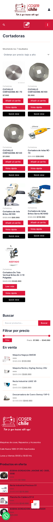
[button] (6, 516)
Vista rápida (11, 107)
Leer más (9, 286)
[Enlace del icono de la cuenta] (49, 9)
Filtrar (7, 340)
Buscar (44, 323)
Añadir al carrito (13, 100)
